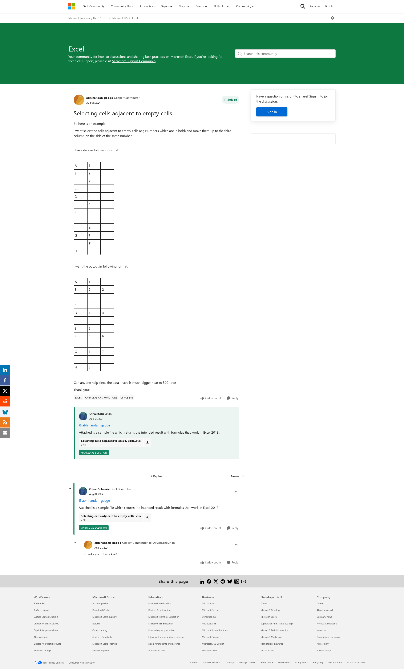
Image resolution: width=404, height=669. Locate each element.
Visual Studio (267, 650)
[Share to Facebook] (209, 581)
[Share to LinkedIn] (202, 581)
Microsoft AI (208, 603)
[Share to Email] (243, 581)
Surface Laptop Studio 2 (46, 616)
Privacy (230, 662)
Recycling (318, 662)
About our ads (335, 662)
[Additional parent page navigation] (105, 18)
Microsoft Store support (104, 616)
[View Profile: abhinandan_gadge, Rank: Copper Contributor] (79, 100)
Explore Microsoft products (47, 643)
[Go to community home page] (71, 6)
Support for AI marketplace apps (277, 623)
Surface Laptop (41, 610)
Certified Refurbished (103, 637)
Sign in (272, 112)
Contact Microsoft (212, 662)
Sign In (329, 6)
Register (315, 6)
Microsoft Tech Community (274, 630)
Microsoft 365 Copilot (213, 643)
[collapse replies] (69, 488)
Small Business (209, 650)
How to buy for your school (161, 630)
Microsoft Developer (271, 610)
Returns (96, 623)
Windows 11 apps (43, 650)
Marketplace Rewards (272, 643)
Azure (264, 603)
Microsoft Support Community (134, 61)
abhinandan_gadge (99, 98)
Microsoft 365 (120, 18)
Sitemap (194, 662)
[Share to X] (216, 581)
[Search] (302, 6)
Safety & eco (301, 662)
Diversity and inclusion (328, 637)
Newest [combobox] (238, 476)
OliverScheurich (100, 414)
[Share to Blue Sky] (229, 581)
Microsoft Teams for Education (163, 616)
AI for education (156, 650)
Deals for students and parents (164, 643)
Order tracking (99, 630)
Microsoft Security (211, 610)
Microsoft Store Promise (104, 643)
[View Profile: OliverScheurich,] (83, 416)
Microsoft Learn (269, 616)
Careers (321, 603)
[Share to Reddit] (223, 581)
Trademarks (284, 662)
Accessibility (323, 643)
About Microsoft (325, 610)
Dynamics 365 (209, 616)
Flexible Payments (101, 650)
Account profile (100, 603)
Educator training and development (166, 637)
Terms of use (266, 662)
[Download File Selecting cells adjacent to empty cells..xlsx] (147, 442)
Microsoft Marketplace (272, 637)
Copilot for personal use (46, 630)
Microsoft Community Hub (83, 18)
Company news (324, 616)
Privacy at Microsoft (327, 623)
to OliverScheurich (162, 543)
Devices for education (159, 610)
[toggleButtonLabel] (333, 18)
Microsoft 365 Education (160, 623)
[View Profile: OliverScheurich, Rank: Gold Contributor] (83, 491)
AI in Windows (41, 637)
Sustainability (324, 650)
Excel (135, 18)
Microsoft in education (159, 603)
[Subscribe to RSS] (236, 581)
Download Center (101, 610)
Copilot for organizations (46, 623)
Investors (321, 630)
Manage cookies (247, 662)
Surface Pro (39, 603)
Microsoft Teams (210, 637)
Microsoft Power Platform (215, 630)
